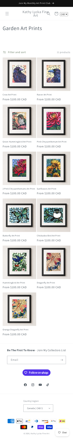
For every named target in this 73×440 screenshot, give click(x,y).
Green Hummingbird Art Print (17, 141)
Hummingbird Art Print (14, 282)
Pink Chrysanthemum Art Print (52, 141)
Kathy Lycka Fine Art (40, 433)
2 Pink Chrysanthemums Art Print (19, 188)
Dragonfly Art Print (46, 282)
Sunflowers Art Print (46, 188)
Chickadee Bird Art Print (48, 235)
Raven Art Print (44, 94)
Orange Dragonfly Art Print (16, 329)
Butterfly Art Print (11, 235)
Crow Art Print (9, 94)
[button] (7, 14)
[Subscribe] (62, 360)
